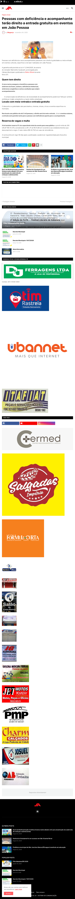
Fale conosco (40, 892)
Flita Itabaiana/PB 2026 (20, 861)
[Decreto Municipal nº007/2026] (7, 243)
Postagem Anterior (9, 201)
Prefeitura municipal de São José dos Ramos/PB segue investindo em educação (62, 171)
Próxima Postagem (66, 201)
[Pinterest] (33, 145)
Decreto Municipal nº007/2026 (23, 240)
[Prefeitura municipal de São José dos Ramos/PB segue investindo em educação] (62, 161)
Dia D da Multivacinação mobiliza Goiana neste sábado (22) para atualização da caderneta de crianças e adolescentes (13, 172)
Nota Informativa (18, 249)
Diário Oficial (29, 72)
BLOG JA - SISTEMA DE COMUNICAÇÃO (44, 895)
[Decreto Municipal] (7, 234)
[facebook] (10, 423)
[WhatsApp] (29, 145)
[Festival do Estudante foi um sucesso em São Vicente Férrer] (37, 161)
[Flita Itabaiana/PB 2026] (7, 864)
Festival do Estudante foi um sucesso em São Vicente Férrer (36, 170)
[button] (2, 8)
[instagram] (46, 423)
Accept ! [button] (8, 893)
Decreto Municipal (19, 231)
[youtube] (28, 423)
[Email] (37, 145)
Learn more (18, 889)
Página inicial (6, 15)
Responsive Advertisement (37, 792)
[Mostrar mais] (41, 145)
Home (32, 892)
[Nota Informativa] (7, 251)
